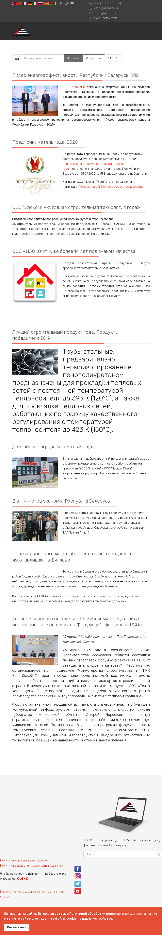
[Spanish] (45, 3)
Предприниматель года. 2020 (45, 142)
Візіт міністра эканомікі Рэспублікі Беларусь (61, 501)
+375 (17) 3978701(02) (107, 3)
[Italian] (35, 3)
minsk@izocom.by (105, 13)
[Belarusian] (50, 3)
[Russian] (40, 3)
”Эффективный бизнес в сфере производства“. (112, 186)
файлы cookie (66, 918)
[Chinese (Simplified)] (20, 3)
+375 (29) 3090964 (106, 8)
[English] (14, 3)
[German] (30, 3)
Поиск (75, 58)
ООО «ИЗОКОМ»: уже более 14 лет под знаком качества (74, 251)
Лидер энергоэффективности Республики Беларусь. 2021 (76, 75)
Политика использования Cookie (23, 860)
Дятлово (34, 581)
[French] (25, 3)
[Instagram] (66, 3)
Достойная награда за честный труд (52, 447)
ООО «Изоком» (74, 87)
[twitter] (60, 3)
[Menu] (132, 31)
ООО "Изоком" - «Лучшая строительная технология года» (76, 207)
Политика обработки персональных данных (31, 865)
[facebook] (56, 3)
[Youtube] (72, 3)
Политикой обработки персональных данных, (106, 913)
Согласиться (16, 927)
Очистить (95, 58)
